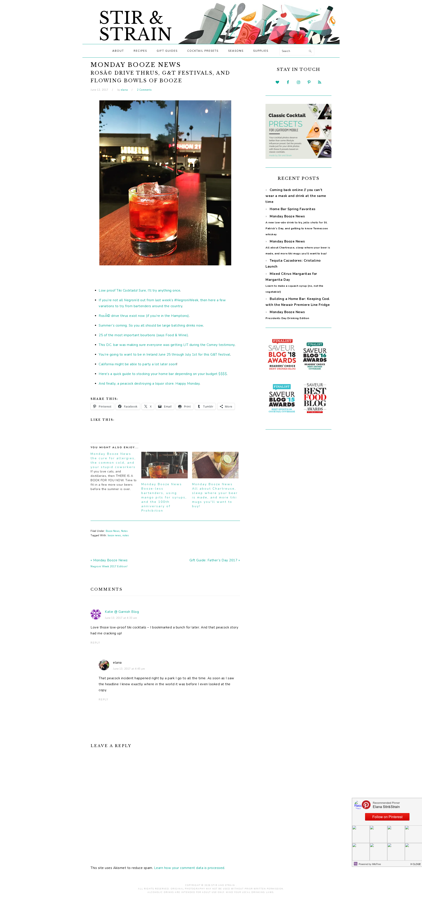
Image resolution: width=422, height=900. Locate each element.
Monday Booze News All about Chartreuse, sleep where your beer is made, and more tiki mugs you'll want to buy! (215, 495)
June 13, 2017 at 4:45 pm (129, 668)
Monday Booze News (298, 247)
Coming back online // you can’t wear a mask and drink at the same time (296, 196)
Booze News (113, 531)
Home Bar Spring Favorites (293, 209)
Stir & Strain (136, 26)
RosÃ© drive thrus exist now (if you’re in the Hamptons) (144, 316)
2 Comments (144, 90)
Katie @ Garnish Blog (122, 612)
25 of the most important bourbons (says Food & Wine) (143, 335)
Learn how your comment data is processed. (189, 868)
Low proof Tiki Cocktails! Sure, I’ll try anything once (139, 290)
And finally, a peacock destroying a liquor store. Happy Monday (149, 383)
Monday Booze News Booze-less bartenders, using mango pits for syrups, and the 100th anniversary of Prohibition (164, 497)
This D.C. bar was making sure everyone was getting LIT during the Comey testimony (167, 345)
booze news (114, 535)
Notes (124, 531)
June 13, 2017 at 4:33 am (121, 618)
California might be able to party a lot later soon (137, 364)
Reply (95, 643)
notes (125, 535)
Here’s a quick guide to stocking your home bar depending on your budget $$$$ (163, 374)
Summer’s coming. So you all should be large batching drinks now (151, 325)
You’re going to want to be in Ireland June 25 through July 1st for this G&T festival (164, 354)
